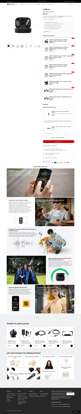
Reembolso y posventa (22, 396)
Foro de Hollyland (32, 393)
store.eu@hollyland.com (66, 406)
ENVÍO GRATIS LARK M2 (40, 1)
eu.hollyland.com (10, 1)
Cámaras (8, 399)
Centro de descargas (22, 401)
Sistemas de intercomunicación (10, 397)
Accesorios (9, 400)
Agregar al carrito (58, 141)
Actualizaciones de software (21, 403)
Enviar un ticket (21, 399)
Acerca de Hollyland (44, 393)
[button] (8, 25)
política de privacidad (22, 393)
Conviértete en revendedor (34, 396)
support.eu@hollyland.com (64, 404)
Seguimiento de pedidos (23, 398)
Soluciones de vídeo (11, 393)
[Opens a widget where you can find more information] (76, 412)
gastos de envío (62, 16)
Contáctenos (42, 396)
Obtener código (70, 393)
